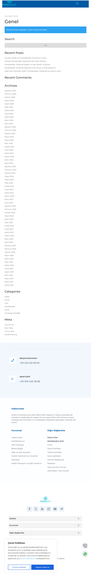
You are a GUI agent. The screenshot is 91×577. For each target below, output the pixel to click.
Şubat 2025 (9, 147)
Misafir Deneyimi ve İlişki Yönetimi (26, 463)
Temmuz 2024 (10, 170)
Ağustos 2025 (10, 127)
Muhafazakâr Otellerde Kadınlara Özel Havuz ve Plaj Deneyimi (30, 68)
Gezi (6, 303)
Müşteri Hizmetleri (28, 358)
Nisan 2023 (9, 219)
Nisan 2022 (9, 259)
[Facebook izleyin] (29, 509)
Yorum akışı (9, 331)
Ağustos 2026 (10, 91)
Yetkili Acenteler (54, 452)
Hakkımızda (16, 437)
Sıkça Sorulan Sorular (56, 467)
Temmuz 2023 (10, 209)
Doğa (7, 297)
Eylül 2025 (9, 124)
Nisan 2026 (9, 104)
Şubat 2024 (9, 186)
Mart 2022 (9, 262)
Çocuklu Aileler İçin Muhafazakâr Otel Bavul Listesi (25, 58)
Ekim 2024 (9, 160)
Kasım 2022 (9, 236)
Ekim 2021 (9, 275)
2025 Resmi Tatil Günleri (58, 471)
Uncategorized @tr (12, 313)
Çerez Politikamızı (27, 558)
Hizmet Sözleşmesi (55, 460)
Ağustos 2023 (10, 206)
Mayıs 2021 (9, 278)
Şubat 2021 (9, 285)
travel (7, 310)
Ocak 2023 (9, 229)
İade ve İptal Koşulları (20, 452)
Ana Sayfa (8, 16)
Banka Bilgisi (17, 448)
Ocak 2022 (9, 269)
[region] (31, 555)
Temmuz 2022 (10, 249)
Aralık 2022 (9, 232)
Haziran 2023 (10, 213)
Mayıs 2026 (9, 100)
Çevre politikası (54, 456)
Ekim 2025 (9, 120)
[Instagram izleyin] (48, 509)
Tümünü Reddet (19, 567)
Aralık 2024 (9, 153)
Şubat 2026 (9, 110)
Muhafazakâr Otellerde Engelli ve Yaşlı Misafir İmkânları (27, 64)
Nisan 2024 (9, 180)
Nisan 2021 (9, 282)
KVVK (49, 445)
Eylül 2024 (9, 163)
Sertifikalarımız (18, 441)
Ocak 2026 (9, 114)
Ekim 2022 (9, 239)
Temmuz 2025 (10, 130)
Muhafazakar (10, 306)
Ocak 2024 (9, 189)
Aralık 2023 (9, 193)
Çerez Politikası (54, 448)
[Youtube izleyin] (55, 509)
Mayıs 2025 (9, 137)
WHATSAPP (25, 376)
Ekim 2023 (9, 199)
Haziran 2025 (10, 133)
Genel (7, 300)
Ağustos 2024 (10, 166)
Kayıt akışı (9, 328)
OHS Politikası (17, 445)
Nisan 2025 (9, 140)
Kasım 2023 (9, 196)
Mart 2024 (9, 183)
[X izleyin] (36, 509)
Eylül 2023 (9, 203)
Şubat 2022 (9, 265)
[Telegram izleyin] (61, 509)
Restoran (51, 463)
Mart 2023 (9, 222)
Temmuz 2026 (10, 94)
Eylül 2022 (9, 242)
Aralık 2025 (9, 117)
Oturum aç (9, 325)
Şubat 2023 (9, 226)
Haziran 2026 (10, 97)
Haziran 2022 (10, 252)
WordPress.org (11, 334)
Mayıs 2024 (9, 176)
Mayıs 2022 (9, 255)
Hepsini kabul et (43, 567)
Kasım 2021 (9, 272)
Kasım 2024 (9, 156)
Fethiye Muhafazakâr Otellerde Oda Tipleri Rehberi (25, 61)
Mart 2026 (9, 107)
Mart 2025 (9, 143)
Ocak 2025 (9, 150)
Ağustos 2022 (10, 245)
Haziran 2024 (10, 173)
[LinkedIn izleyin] (42, 509)
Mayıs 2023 (9, 216)
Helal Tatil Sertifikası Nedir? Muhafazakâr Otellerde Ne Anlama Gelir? (33, 71)
